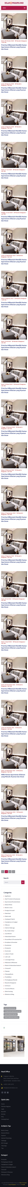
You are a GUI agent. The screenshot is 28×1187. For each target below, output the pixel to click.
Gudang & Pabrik (10, 919)
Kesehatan (8, 945)
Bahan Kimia (8, 904)
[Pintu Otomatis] (14, 1046)
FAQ (2, 1116)
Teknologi (4, 1145)
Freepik (23, 1184)
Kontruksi (8, 951)
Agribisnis (8, 896)
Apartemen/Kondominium (12, 902)
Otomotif (8, 968)
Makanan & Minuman (11, 962)
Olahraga (3, 1140)
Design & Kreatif (10, 910)
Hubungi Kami (5, 1119)
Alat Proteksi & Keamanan (12, 899)
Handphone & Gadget (11, 922)
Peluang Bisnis (9, 974)
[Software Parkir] (4, 1027)
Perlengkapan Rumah (11, 980)
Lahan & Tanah (9, 954)
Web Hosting (9, 991)
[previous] (2, 871)
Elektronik (8, 916)
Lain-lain (7, 956)
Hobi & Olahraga (10, 928)
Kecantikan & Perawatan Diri (13, 939)
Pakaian (7, 971)
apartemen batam (10, 1008)
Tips (2, 1148)
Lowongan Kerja (9, 959)
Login (2, 1109)
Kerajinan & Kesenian (11, 942)
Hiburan (7, 925)
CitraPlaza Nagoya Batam (12, 1011)
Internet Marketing (6, 1138)
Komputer (8, 948)
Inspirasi (3, 1135)
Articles (3, 1114)
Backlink (3, 1111)
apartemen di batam (11, 1014)
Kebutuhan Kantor (10, 936)
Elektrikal (7, 913)
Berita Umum (4, 1130)
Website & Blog (9, 994)
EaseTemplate (12, 1184)
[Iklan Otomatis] (14, 3)
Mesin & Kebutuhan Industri (13, 965)
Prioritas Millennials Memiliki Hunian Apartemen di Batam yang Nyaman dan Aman (14, 47)
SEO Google (4, 1143)
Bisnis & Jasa (8, 907)
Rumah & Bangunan (10, 982)
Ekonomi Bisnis (5, 1133)
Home (3, 1104)
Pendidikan (8, 977)
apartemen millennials (11, 1017)
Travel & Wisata (9, 988)
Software (7, 985)
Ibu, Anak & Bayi (9, 930)
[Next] (13, 871)
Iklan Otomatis (23, 1182)
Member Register (6, 1106)
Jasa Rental (8, 933)
